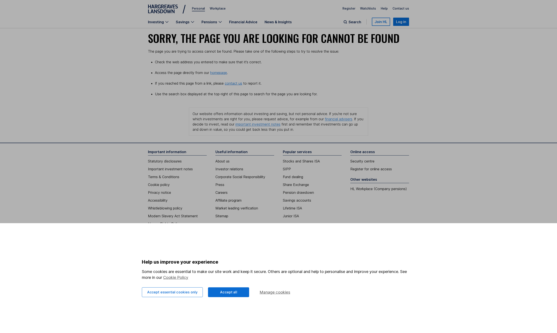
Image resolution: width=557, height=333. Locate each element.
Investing (156, 22)
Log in (401, 22)
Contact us (401, 8)
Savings (183, 22)
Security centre (362, 161)
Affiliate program (228, 200)
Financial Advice (243, 22)
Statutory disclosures (165, 161)
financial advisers (338, 119)
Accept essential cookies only (172, 292)
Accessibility (158, 200)
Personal (198, 8)
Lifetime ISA (292, 208)
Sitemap (221, 216)
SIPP (287, 169)
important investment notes (257, 124)
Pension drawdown (298, 192)
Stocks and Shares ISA (301, 161)
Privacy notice (159, 192)
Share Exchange (296, 184)
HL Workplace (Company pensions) (378, 189)
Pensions (209, 22)
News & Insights (278, 22)
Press (219, 184)
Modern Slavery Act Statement (173, 216)
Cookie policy (159, 184)
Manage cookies (275, 292)
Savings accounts (297, 200)
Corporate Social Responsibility (240, 177)
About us (222, 161)
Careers (221, 192)
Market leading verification (236, 208)
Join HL (381, 22)
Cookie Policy (175, 277)
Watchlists (368, 8)
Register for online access (371, 169)
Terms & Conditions (163, 177)
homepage (218, 72)
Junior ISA (291, 216)
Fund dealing (293, 177)
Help (384, 8)
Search (355, 22)
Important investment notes (170, 169)
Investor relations (229, 169)
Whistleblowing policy (165, 208)
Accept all (228, 292)
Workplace (218, 8)
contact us (233, 83)
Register (348, 8)
